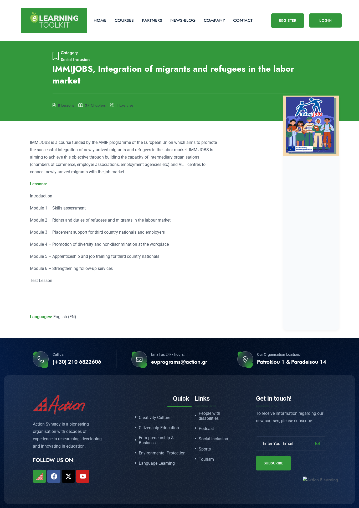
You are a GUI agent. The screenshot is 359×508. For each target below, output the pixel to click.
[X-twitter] (68, 476)
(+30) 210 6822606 (77, 362)
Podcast (206, 428)
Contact (243, 20)
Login (325, 20)
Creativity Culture (154, 417)
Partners (152, 20)
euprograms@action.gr (179, 362)
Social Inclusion (75, 59)
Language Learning (157, 463)
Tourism (206, 459)
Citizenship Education (159, 428)
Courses (124, 20)
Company (214, 20)
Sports (205, 449)
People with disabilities (209, 416)
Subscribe (273, 463)
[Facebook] (53, 476)
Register (287, 20)
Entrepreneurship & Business (156, 440)
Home (100, 20)
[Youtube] (82, 476)
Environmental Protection (162, 453)
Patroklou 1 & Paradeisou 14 (291, 362)
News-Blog (183, 20)
